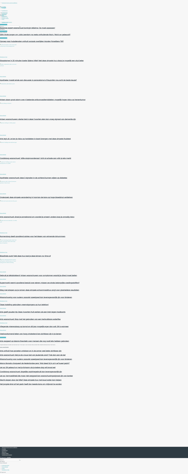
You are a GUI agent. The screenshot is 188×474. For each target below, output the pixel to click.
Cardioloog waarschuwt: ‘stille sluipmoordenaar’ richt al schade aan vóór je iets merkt (35, 158)
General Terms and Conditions (9, 3)
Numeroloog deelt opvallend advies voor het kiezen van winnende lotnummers (32, 236)
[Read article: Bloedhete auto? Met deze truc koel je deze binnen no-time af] (94, 245)
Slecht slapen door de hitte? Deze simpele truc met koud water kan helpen (30, 380)
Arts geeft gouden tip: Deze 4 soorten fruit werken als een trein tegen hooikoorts (32, 312)
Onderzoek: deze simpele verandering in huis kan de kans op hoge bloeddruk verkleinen (36, 197)
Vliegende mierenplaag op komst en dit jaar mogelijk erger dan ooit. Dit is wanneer (34, 326)
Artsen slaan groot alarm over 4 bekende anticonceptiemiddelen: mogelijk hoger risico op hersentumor (42, 99)
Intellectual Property (7, 455)
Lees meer (4, 347)
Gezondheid (3, 76)
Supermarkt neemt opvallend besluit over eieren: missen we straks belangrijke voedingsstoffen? (39, 283)
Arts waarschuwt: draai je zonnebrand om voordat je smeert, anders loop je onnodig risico (37, 217)
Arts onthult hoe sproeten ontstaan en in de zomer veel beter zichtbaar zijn (30, 351)
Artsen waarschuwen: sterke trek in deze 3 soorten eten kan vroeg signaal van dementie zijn (38, 119)
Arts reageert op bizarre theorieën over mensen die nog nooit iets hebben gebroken (34, 341)
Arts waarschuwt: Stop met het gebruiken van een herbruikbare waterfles (30, 319)
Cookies (4, 449)
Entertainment (4, 13)
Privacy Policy (5, 453)
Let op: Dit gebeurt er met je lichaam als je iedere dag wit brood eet (27, 367)
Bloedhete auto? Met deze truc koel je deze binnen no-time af (25, 256)
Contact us (4, 10)
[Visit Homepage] (9, 7)
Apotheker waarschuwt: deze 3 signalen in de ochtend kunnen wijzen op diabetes (33, 178)
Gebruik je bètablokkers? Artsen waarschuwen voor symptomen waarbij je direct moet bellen (38, 275)
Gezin (3, 468)
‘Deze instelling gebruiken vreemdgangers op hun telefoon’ (24, 304)
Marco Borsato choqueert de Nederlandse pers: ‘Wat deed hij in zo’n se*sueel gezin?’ (35, 363)
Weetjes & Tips (5, 22)
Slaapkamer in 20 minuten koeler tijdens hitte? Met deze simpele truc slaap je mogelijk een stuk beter (42, 60)
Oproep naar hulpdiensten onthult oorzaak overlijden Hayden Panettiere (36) (32, 41)
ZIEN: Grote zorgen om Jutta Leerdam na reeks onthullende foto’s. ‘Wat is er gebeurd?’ (35, 34)
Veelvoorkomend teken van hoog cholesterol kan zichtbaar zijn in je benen (30, 334)
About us (4, 452)
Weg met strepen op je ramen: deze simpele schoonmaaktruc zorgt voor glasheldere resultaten (39, 290)
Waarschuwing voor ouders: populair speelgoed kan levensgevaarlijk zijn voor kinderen (36, 297)
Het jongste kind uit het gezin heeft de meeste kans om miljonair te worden (31, 384)
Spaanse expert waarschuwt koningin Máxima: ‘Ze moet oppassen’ (27, 28)
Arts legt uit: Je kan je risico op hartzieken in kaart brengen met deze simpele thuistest (35, 139)
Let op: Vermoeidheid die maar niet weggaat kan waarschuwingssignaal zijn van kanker (36, 376)
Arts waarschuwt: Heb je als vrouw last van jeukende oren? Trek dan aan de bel (33, 355)
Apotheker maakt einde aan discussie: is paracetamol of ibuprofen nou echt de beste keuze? (38, 80)
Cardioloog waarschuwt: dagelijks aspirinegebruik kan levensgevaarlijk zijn (31, 371)
